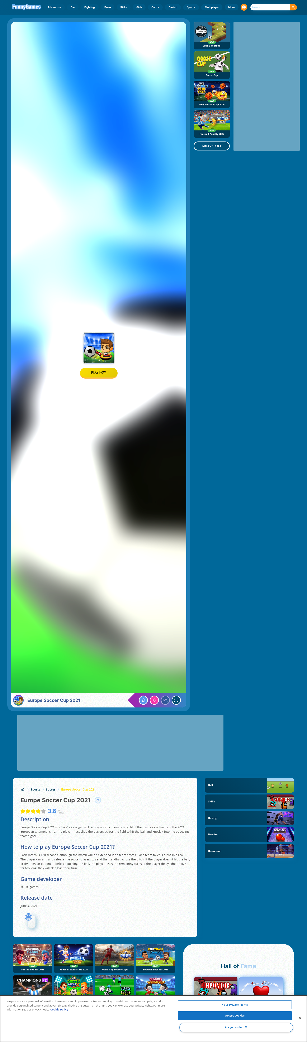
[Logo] (26, 7)
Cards (155, 7)
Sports (191, 7)
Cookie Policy (59, 1009)
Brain (107, 7)
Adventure (54, 7)
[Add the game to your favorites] (98, 800)
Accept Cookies (235, 1015)
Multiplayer (212, 7)
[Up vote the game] (143, 700)
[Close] (300, 1018)
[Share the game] (165, 700)
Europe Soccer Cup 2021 (78, 789)
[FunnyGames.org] (22, 789)
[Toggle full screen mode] (176, 700)
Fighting (89, 7)
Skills (123, 7)
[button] (244, 7)
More (231, 7)
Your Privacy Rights (234, 1005)
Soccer (50, 789)
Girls (139, 7)
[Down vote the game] (154, 700)
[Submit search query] (293, 7)
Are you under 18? (236, 1027)
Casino (173, 7)
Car (73, 7)
